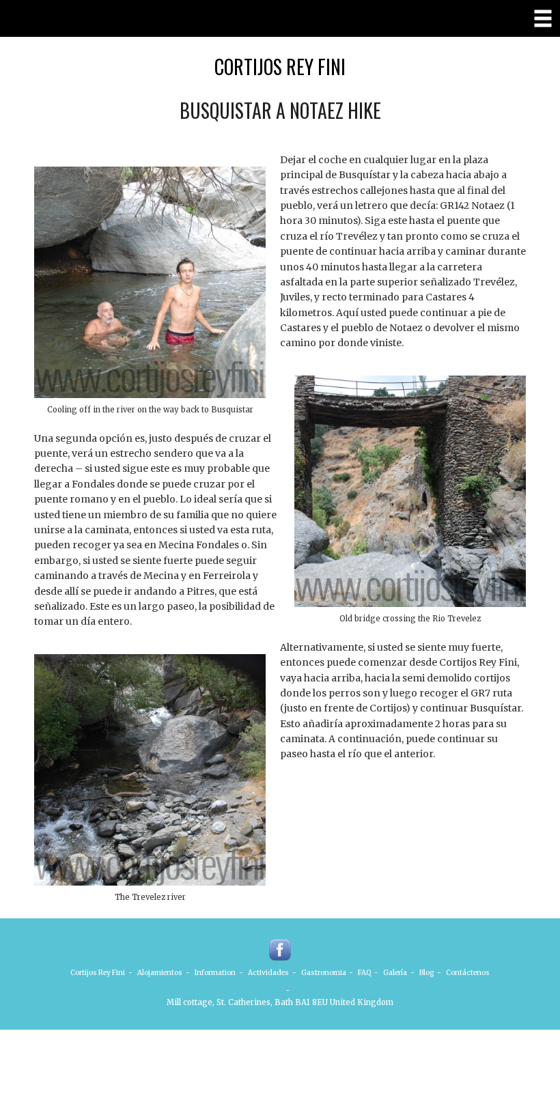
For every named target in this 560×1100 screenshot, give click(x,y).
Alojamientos (159, 972)
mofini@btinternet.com (238, 990)
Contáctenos (468, 972)
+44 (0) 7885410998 (329, 990)
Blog (426, 972)
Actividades (268, 972)
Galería (395, 972)
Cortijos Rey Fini (280, 67)
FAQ (364, 972)
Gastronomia (323, 972)
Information (215, 972)
